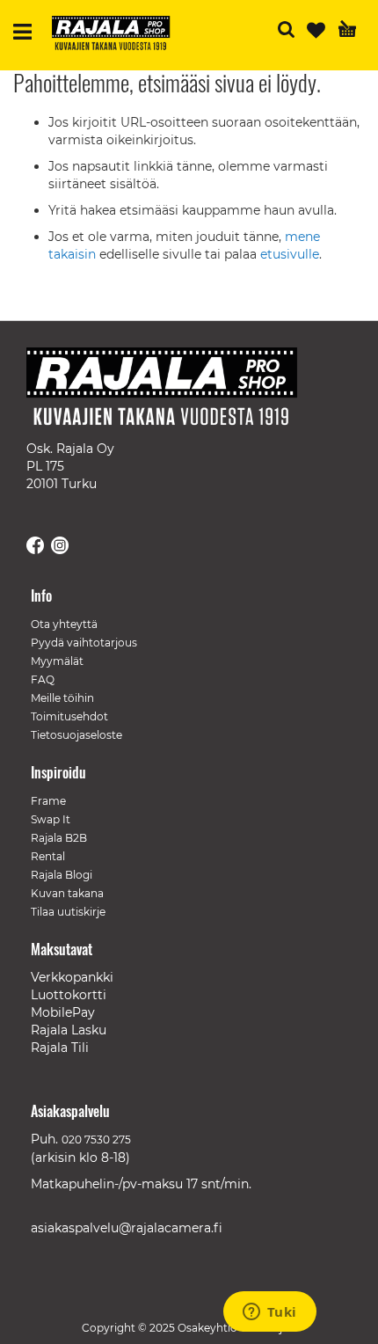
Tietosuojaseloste (76, 734)
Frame (48, 800)
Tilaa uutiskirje (68, 911)
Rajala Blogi (61, 874)
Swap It (50, 819)
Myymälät (57, 661)
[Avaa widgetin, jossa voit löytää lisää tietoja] (269, 1313)
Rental (48, 856)
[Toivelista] (316, 30)
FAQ (43, 679)
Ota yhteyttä (64, 624)
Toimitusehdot (69, 716)
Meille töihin (62, 698)
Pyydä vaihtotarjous (84, 642)
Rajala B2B (59, 837)
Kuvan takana (67, 893)
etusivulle (289, 254)
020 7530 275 (96, 1139)
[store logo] (118, 35)
